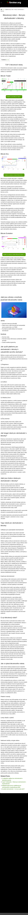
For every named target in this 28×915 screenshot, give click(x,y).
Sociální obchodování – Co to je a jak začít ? (13, 789)
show (7, 59)
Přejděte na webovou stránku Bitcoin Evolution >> (14, 254)
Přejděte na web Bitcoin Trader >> (14, 96)
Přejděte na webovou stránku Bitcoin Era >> (14, 175)
